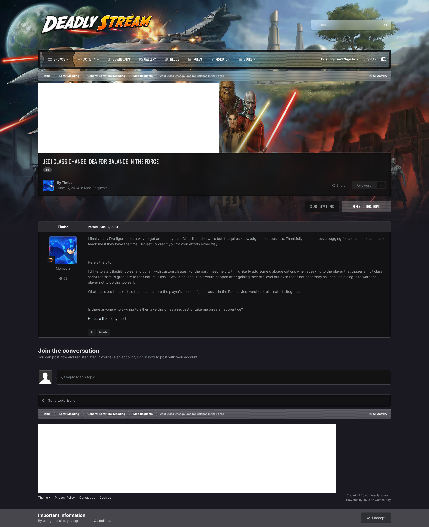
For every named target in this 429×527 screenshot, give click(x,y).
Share (340, 185)
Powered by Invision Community (368, 500)
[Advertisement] (128, 118)
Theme (43, 497)
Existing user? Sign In (338, 59)
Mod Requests (95, 188)
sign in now (146, 357)
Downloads (121, 59)
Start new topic (322, 206)
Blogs (174, 59)
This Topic (367, 25)
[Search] (386, 25)
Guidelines (102, 521)
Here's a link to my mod (107, 318)
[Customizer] (383, 59)
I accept (378, 518)
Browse (59, 59)
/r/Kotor (222, 59)
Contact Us (87, 497)
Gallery (149, 59)
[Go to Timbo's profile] (48, 185)
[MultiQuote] (92, 332)
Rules (197, 59)
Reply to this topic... (81, 377)
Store (247, 59)
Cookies (105, 497)
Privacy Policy (65, 497)
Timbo (67, 182)
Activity (89, 59)
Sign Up (369, 59)
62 (64, 278)
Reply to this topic (366, 206)
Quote (103, 332)
